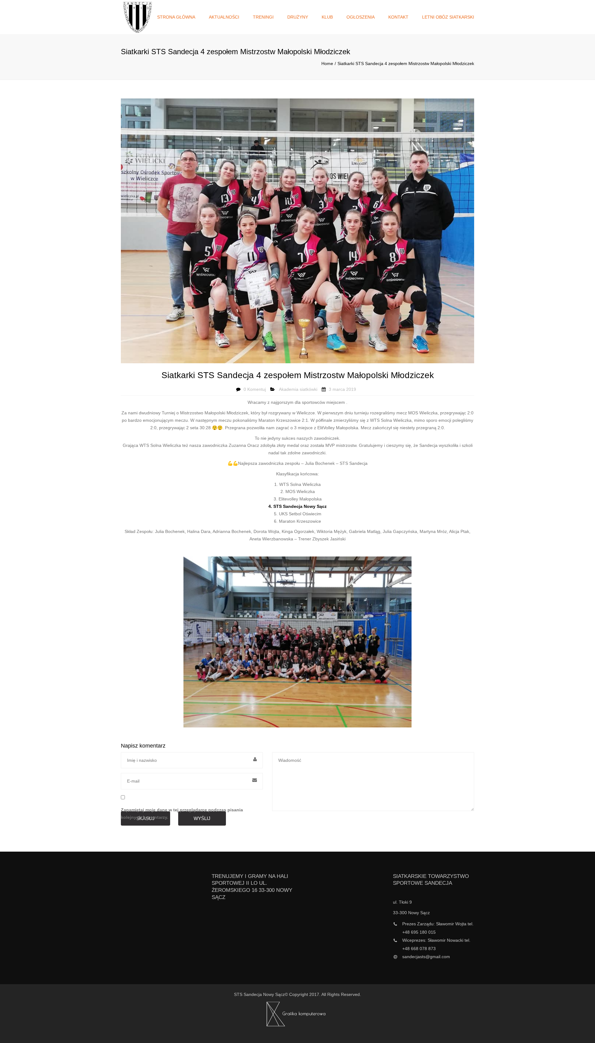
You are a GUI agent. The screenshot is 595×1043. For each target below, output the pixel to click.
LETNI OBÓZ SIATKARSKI (448, 17)
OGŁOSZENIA (360, 17)
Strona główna (176, 17)
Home (327, 63)
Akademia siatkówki (298, 389)
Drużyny (297, 17)
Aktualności (224, 17)
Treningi (263, 17)
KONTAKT (398, 17)
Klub (327, 17)
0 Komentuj (255, 389)
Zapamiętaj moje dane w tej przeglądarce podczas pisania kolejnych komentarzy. (182, 813)
